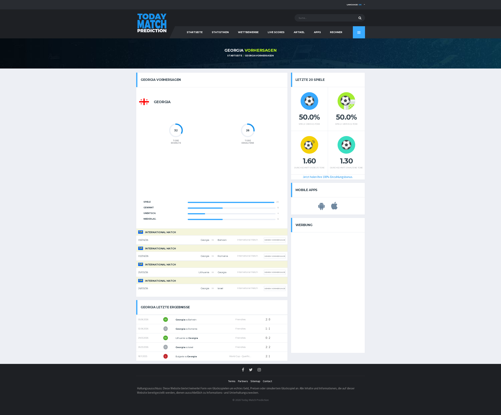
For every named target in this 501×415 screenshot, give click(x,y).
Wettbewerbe (248, 32)
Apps (317, 32)
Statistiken (220, 32)
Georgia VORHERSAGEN (259, 55)
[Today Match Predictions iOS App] (334, 208)
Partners (243, 381)
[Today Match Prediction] (151, 22)
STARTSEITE (195, 32)
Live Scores (276, 32)
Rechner (336, 32)
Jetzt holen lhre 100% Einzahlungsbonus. (328, 177)
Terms (231, 381)
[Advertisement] (211, 174)
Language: (354, 5)
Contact (267, 381)
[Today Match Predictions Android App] (321, 208)
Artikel (299, 32)
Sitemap (255, 381)
